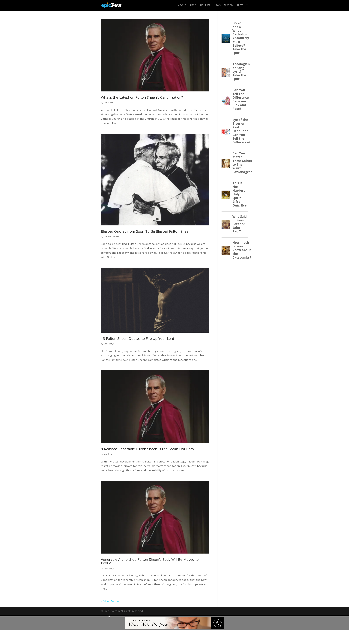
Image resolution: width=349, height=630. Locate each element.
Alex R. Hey (108, 102)
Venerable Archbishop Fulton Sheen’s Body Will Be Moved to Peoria (150, 561)
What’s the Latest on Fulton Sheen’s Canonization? (142, 97)
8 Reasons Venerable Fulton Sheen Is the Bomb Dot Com (147, 448)
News (217, 5)
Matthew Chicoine (111, 236)
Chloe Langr (108, 343)
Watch (228, 5)
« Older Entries (110, 601)
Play (240, 5)
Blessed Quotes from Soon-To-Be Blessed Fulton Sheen (146, 231)
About (182, 5)
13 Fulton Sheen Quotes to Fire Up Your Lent (137, 338)
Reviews (205, 5)
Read (193, 5)
